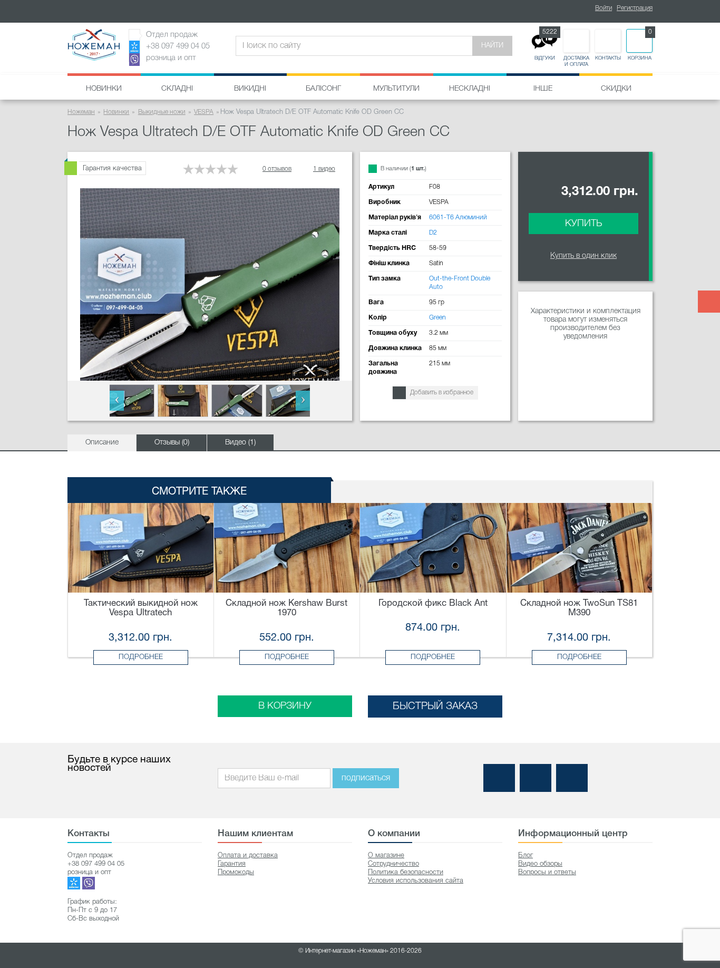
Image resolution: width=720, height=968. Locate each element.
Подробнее (141, 657)
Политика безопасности (405, 872)
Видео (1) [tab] (240, 442)
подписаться (366, 778)
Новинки (104, 88)
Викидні (250, 88)
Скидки (616, 88)
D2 (433, 233)
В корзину (285, 706)
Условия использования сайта (415, 881)
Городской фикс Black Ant (433, 603)
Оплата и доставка (248, 855)
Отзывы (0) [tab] (171, 442)
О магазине (386, 855)
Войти (603, 8)
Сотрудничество (393, 864)
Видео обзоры (540, 864)
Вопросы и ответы (547, 872)
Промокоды (236, 872)
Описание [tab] (102, 442)
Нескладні (469, 88)
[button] (117, 401)
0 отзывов (276, 169)
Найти (492, 46)
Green (437, 318)
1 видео (324, 169)
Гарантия (232, 864)
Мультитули (396, 88)
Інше (542, 88)
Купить (583, 223)
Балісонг (323, 88)
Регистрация (635, 8)
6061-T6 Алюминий (458, 217)
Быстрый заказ (435, 706)
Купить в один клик (583, 256)
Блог (525, 855)
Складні (177, 88)
